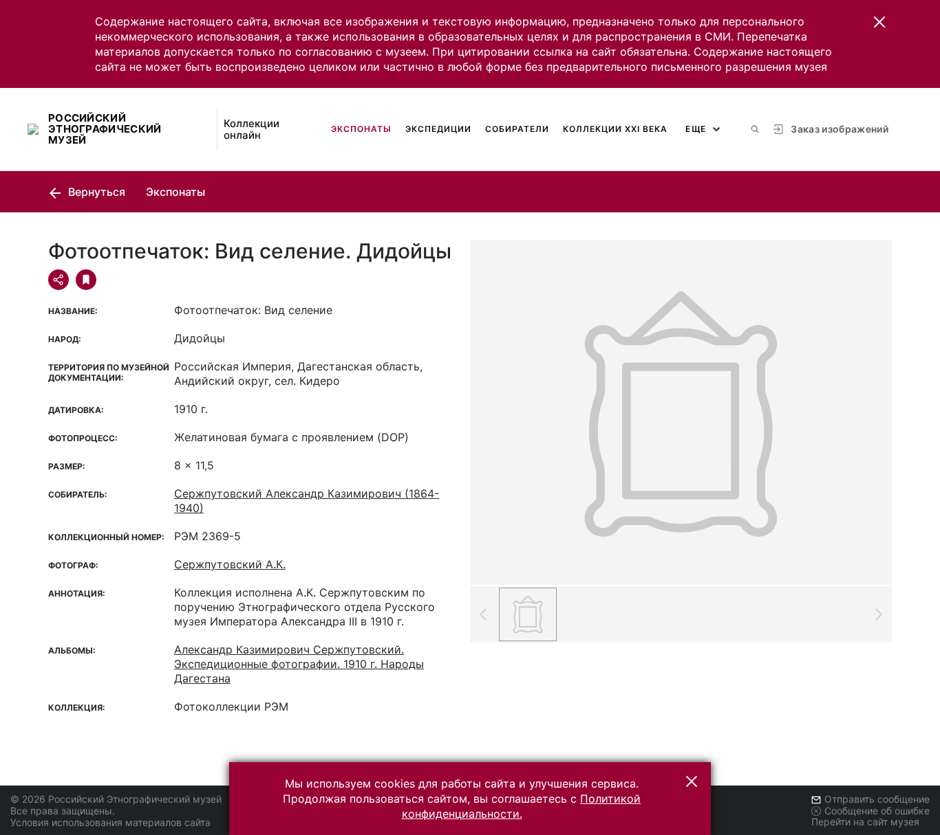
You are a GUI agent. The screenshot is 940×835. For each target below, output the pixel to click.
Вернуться (95, 192)
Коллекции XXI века (615, 129)
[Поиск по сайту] (754, 129)
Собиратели (517, 129)
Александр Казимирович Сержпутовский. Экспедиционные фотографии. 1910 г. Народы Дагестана (299, 664)
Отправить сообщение (877, 799)
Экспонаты (361, 129)
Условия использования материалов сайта (110, 822)
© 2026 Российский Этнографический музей (116, 799)
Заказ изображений (839, 129)
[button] (879, 21)
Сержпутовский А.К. (230, 564)
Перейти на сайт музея (865, 821)
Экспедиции (438, 129)
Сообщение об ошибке (877, 810)
